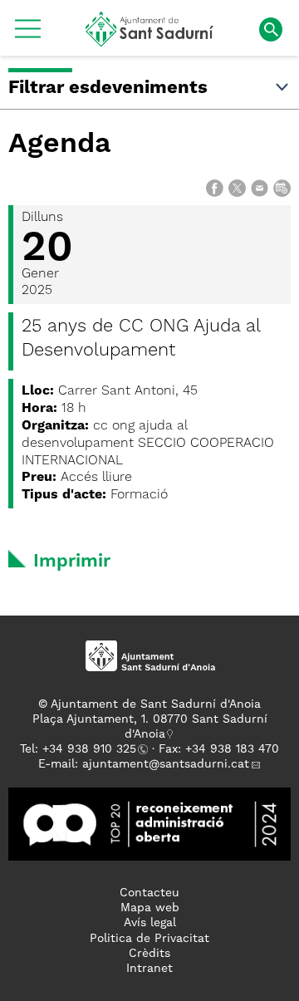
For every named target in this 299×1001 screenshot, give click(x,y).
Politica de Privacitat (149, 939)
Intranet (149, 968)
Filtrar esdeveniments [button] (108, 88)
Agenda (59, 144)
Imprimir (71, 561)
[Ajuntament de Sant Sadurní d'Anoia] (150, 40)
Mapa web (149, 908)
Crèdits (149, 953)
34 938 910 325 (92, 749)
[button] (28, 35)
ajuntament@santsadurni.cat (165, 764)
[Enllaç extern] (149, 823)
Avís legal (150, 923)
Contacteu (149, 893)
